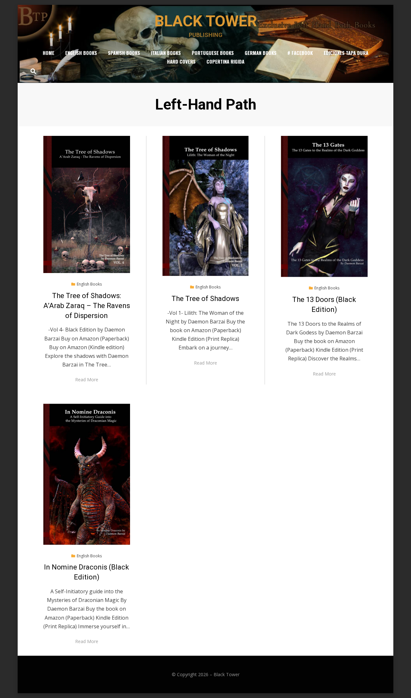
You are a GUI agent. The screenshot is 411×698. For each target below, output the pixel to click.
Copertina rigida (225, 61)
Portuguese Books (213, 52)
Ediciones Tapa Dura (346, 52)
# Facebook (300, 52)
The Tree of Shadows (205, 299)
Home (48, 52)
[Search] (31, 71)
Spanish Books (124, 52)
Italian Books (166, 52)
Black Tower (205, 21)
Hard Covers (181, 61)
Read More (86, 379)
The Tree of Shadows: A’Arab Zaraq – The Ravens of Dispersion (86, 306)
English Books (81, 52)
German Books (260, 52)
